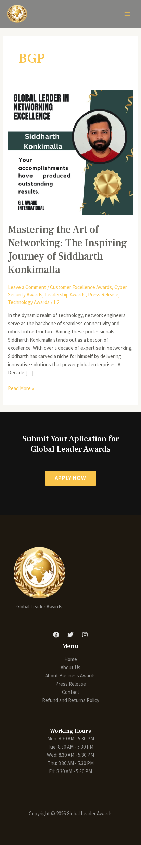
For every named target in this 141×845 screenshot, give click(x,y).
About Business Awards (70, 675)
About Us (70, 667)
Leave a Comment (27, 287)
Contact (70, 692)
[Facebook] (56, 635)
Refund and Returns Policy (70, 700)
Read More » (21, 388)
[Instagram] (85, 635)
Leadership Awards (65, 294)
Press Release (103, 294)
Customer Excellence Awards (81, 287)
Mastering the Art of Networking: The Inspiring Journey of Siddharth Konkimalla (67, 249)
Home (70, 659)
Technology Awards (29, 302)
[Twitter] (70, 635)
